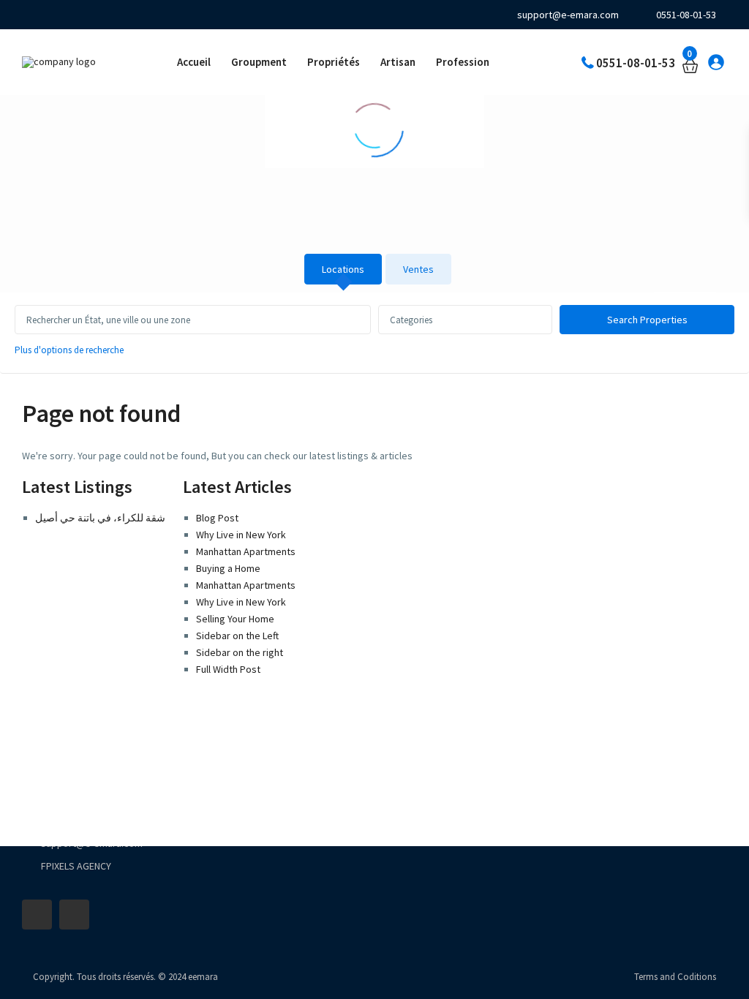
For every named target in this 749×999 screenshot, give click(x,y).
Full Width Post (228, 669)
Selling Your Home (235, 618)
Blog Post (217, 517)
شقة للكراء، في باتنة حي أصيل (100, 517)
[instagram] (91, 14)
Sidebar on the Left (237, 635)
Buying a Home (228, 568)
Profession (462, 62)
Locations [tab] (343, 269)
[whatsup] (51, 14)
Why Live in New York (241, 534)
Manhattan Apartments (246, 551)
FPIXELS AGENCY (76, 865)
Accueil (194, 62)
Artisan (397, 62)
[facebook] (32, 14)
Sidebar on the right (239, 652)
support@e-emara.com (568, 14)
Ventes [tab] (418, 269)
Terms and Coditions (675, 976)
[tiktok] (71, 14)
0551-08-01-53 (686, 14)
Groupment (259, 62)
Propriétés (333, 62)
